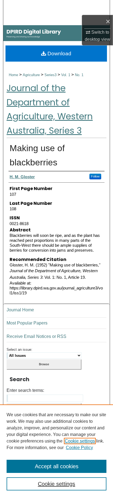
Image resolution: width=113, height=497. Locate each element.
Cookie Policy (79, 447)
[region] (56, 450)
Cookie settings (80, 441)
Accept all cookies (56, 466)
